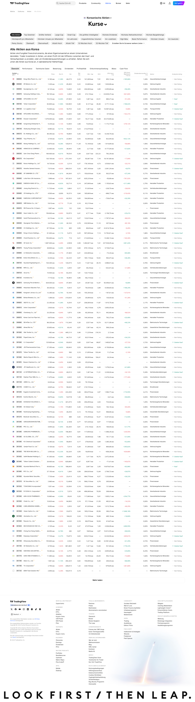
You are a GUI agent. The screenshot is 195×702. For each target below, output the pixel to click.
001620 (19, 526)
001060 (19, 347)
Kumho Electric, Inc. (30, 397)
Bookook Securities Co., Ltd (32, 417)
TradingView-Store (95, 657)
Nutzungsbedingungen (96, 668)
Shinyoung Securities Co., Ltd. (32, 541)
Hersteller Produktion (157, 119)
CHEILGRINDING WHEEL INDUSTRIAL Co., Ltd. (32, 506)
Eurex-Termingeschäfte (96, 631)
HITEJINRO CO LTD (30, 99)
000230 (19, 143)
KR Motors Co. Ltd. (30, 84)
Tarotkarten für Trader (96, 660)
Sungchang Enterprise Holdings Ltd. (32, 124)
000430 (19, 183)
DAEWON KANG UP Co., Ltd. (32, 183)
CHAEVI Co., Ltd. (29, 387)
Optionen (59, 657)
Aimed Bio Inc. (28, 327)
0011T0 (19, 387)
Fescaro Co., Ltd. (29, 521)
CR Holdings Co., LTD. (31, 193)
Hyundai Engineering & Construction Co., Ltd (32, 263)
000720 (19, 263)
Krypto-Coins (60, 616)
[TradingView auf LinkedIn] (27, 609)
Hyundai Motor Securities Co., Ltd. (32, 476)
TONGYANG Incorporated (32, 486)
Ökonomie (59, 640)
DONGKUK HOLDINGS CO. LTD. (32, 402)
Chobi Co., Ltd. (29, 501)
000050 (19, 89)
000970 (19, 317)
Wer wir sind (93, 640)
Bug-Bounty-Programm (96, 682)
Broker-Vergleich (94, 621)
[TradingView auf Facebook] (15, 609)
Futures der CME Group (96, 629)
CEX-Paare (59, 618)
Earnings (59, 642)
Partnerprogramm (163, 623)
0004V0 (19, 203)
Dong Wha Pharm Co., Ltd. (32, 79)
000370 (19, 168)
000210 (19, 133)
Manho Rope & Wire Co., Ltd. (32, 357)
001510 (19, 481)
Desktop (58, 670)
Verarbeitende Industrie (158, 89)
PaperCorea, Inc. (29, 337)
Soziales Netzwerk (130, 603)
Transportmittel (155, 109)
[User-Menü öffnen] (170, 3)
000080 (19, 99)
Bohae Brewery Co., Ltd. (32, 297)
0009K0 (19, 327)
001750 (19, 551)
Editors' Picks (128, 625)
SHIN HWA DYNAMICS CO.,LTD (32, 556)
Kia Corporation (29, 158)
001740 (19, 546)
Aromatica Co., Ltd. (30, 516)
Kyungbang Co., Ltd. (30, 89)
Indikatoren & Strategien (132, 631)
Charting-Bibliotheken (165, 606)
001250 (19, 407)
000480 (19, 193)
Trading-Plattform (163, 612)
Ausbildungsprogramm (165, 625)
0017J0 (19, 570)
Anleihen (58, 614)
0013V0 (19, 446)
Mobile (58, 668)
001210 (19, 397)
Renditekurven (61, 655)
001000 (19, 332)
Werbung (161, 618)
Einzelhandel (154, 253)
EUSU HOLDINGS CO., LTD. (32, 258)
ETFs (57, 612)
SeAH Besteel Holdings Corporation (32, 456)
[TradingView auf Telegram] (31, 609)
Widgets (160, 603)
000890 (19, 297)
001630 (19, 531)
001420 (19, 451)
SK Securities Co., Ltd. (31, 481)
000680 (19, 253)
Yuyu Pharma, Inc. (30, 138)
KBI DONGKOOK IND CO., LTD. (32, 526)
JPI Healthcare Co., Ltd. (32, 367)
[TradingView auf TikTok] (36, 609)
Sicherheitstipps (94, 679)
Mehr (128, 3)
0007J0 (19, 277)
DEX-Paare (59, 621)
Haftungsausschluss (95, 670)
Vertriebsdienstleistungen (158, 188)
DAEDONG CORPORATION (32, 198)
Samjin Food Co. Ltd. (30, 446)
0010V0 (19, 367)
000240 (19, 148)
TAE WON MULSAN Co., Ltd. (32, 451)
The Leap (92, 623)
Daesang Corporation (31, 536)
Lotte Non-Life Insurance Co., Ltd (32, 178)
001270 (19, 416)
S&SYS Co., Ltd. (29, 302)
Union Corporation (30, 307)
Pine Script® (60, 662)
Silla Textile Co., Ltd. (30, 332)
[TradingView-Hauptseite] (18, 601)
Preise (91, 606)
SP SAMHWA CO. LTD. (31, 173)
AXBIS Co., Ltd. (29, 382)
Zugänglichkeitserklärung (97, 677)
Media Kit (92, 651)
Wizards (126, 634)
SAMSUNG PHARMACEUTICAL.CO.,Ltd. (32, 431)
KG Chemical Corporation (32, 441)
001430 (19, 456)
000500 (19, 213)
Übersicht (92, 616)
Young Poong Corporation (32, 248)
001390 (19, 441)
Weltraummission (94, 642)
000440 (19, 188)
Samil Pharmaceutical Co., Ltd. (32, 218)
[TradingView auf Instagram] (23, 609)
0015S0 (19, 521)
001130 (19, 377)
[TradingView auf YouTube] (19, 609)
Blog (90, 644)
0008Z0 (19, 302)
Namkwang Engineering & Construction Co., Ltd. (32, 412)
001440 (19, 461)
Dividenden (59, 644)
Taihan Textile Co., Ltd (31, 352)
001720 (19, 541)
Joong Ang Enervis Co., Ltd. (32, 188)
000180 (19, 123)
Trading (126, 621)
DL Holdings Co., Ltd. (31, 134)
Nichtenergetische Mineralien (159, 124)
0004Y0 (19, 208)
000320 (19, 163)
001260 (19, 412)
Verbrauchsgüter (155, 99)
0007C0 (19, 272)
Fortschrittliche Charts (165, 610)
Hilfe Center (92, 647)
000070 (19, 94)
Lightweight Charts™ (164, 608)
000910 (19, 307)
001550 (19, 501)
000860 (19, 292)
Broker (118, 3)
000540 (19, 223)
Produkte (82, 3)
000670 (19, 248)
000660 (19, 243)
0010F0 (19, 362)
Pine (57, 623)
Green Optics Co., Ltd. (31, 511)
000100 (19, 104)
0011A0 (19, 382)
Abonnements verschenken (98, 610)
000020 (19, 79)
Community (96, 3)
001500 (19, 476)
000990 (19, 322)
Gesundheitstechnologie (158, 79)
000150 (19, 119)
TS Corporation (29, 566)
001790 (19, 565)
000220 (19, 138)
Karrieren (92, 649)
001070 (19, 352)
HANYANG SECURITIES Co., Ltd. (32, 551)
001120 (19, 372)
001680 (19, 536)
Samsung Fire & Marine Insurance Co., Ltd (32, 282)
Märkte (108, 3)
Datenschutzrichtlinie (96, 673)
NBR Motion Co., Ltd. (31, 203)
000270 (19, 158)
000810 (19, 282)
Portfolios (59, 653)
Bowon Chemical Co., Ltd (31, 362)
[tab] (16, 34)
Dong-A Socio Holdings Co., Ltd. (32, 233)
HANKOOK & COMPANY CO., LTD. (32, 148)
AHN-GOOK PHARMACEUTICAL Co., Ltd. (32, 496)
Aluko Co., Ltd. (28, 561)
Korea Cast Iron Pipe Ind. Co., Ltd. (32, 317)
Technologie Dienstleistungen (159, 273)
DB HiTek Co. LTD (29, 322)
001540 (19, 496)
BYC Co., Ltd (28, 471)
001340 (19, 426)
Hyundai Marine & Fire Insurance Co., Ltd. (32, 466)
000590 (19, 228)
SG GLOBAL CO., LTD (31, 436)
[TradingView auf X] (11, 609)
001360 (19, 431)
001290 (19, 421)
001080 (19, 357)
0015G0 (19, 511)
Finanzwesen (154, 168)
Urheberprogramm (130, 610)
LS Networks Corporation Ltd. (32, 253)
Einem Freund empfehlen (132, 608)
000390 (19, 173)
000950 (19, 312)
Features (91, 603)
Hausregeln (127, 612)
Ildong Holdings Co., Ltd (32, 143)
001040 (19, 342)
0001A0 (19, 128)
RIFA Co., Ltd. (28, 268)
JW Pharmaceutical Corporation (32, 347)
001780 (19, 561)
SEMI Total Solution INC (31, 571)
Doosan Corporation (30, 119)
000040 (19, 84)
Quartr (14, 637)
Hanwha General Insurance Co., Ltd (32, 168)
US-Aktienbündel (94, 634)
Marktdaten (92, 608)
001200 (19, 392)
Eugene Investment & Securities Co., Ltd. (32, 392)
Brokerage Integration (165, 621)
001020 (19, 337)
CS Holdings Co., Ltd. (31, 228)
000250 (19, 153)
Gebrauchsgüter (155, 84)
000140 (19, 114)
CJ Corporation (29, 342)
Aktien (58, 610)
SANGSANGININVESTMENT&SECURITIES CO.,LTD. (32, 422)
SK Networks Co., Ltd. (31, 546)
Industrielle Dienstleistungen (159, 412)
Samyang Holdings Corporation (32, 94)
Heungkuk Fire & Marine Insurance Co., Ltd (32, 223)
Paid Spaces (128, 638)
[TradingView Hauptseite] (19, 3)
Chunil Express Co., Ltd (31, 238)
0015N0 (19, 516)
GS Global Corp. (29, 407)
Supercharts (60, 603)
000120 (19, 109)
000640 (19, 233)
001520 (19, 486)
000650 (19, 238)
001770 (19, 556)
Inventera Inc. (28, 278)
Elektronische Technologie (158, 243)
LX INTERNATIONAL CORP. (32, 372)
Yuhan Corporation (30, 104)
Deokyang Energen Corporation (32, 129)
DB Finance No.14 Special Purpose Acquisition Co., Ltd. (32, 208)
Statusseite (92, 684)
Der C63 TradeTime (95, 662)
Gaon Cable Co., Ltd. (30, 213)
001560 (19, 506)
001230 (19, 402)
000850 (19, 287)
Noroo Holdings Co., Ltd (32, 163)
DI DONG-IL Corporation (32, 491)
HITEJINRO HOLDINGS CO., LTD (32, 114)
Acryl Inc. (27, 273)
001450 (19, 466)
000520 (19, 218)
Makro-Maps (60, 660)
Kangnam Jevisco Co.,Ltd (32, 292)
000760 (19, 267)
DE (164, 3)
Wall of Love (128, 606)
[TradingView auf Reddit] (40, 609)
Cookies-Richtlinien (95, 675)
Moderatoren (128, 614)
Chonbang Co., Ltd (30, 312)
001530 (19, 491)
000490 (19, 198)
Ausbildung (127, 623)
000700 (19, 258)
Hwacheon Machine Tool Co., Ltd (32, 287)
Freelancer (127, 636)
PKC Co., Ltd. (28, 427)
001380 (19, 436)
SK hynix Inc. (28, 243)
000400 (19, 178)
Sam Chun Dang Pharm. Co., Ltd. (32, 153)
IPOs (57, 647)
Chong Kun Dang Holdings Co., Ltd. (32, 531)
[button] (88, 3)
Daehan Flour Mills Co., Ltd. (32, 377)
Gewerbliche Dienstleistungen (160, 327)
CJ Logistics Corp (29, 109)
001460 (19, 471)
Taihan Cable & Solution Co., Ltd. (32, 461)
